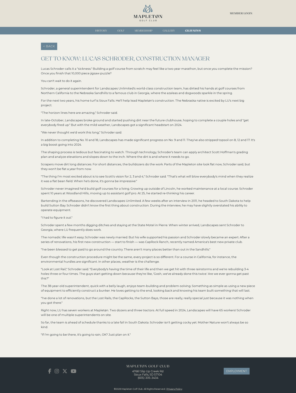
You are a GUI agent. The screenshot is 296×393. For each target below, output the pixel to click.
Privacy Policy (174, 389)
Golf (120, 30)
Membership (143, 30)
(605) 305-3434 (148, 377)
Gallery (169, 30)
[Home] (148, 25)
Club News (193, 30)
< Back (49, 46)
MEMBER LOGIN (241, 13)
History (101, 30)
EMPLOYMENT (236, 371)
